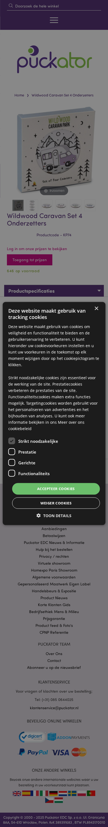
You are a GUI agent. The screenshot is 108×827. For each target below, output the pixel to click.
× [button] (96, 309)
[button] (54, 515)
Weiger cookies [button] (56, 502)
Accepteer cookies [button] (56, 488)
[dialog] (54, 413)
